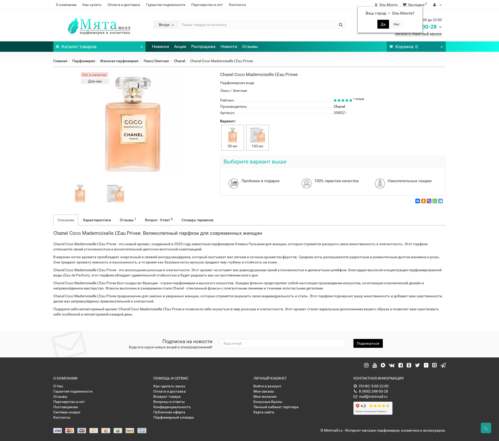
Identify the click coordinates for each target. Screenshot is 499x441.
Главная (60, 61)
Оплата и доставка (124, 5)
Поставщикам (65, 407)
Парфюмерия (83, 61)
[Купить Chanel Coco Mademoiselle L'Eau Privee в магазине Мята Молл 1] (115, 193)
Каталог (79, 46)
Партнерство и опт (207, 5)
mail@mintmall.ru (373, 396)
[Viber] (429, 201)
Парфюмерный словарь (173, 417)
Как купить (92, 5)
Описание (65, 220)
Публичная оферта (169, 412)
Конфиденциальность (172, 407)
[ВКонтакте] (417, 201)
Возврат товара (167, 396)
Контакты (237, 5)
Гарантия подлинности (165, 5)
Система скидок (67, 412)
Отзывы (250, 46)
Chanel (179, 61)
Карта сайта (263, 412)
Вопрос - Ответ (159, 219)
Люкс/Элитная (156, 61)
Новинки (160, 46)
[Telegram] (440, 201)
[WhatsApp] (434, 201)
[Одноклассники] (423, 201)
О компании (66, 5)
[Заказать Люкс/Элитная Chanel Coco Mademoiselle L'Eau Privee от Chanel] (80, 193)
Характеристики (97, 220)
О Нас (58, 386)
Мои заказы (263, 391)
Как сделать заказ (169, 386)
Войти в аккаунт (267, 386)
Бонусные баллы (267, 402)
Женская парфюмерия (119, 61)
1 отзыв (358, 99)
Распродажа (203, 46)
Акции (180, 46)
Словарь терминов (197, 220)
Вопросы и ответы (169, 402)
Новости (229, 46)
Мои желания (265, 396)
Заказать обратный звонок (418, 34)
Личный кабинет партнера (276, 407)
